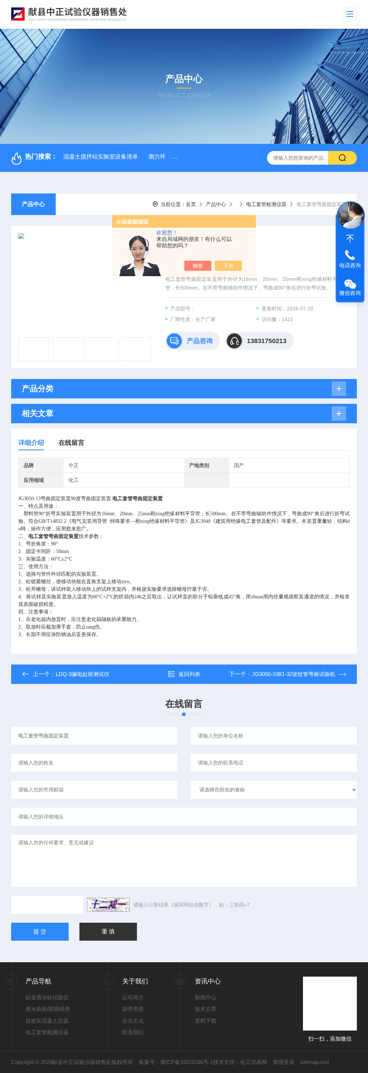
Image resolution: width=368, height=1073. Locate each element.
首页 (191, 204)
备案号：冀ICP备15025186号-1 (176, 1062)
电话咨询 (350, 265)
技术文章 (205, 1009)
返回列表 (189, 674)
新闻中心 (205, 997)
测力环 (157, 157)
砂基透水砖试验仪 (47, 997)
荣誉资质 (133, 1009)
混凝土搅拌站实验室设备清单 (100, 157)
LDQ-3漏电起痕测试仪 (82, 674)
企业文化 (133, 1021)
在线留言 (71, 442)
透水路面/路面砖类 (48, 1009)
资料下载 (205, 1021)
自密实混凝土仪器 (47, 1021)
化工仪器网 (253, 1062)
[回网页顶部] (350, 239)
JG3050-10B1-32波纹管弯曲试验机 (293, 674)
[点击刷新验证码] (108, 905)
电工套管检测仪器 (266, 204)
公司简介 (133, 997)
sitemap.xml (314, 1062)
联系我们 (133, 1032)
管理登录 (283, 1062)
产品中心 (33, 204)
